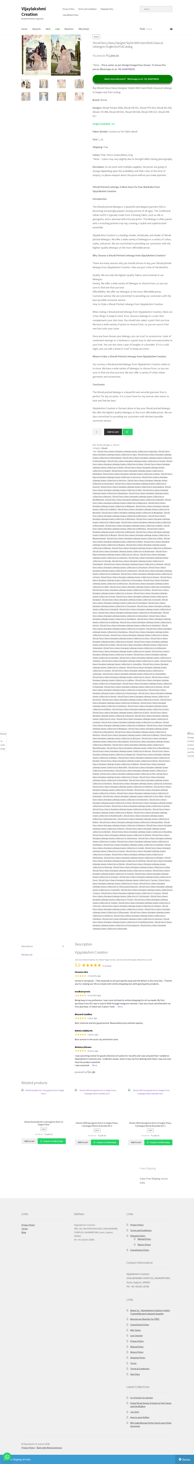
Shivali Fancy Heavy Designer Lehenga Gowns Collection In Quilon (140, 806)
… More (119, 1006)
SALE (48, 28)
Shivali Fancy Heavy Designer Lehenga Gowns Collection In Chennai (133, 564)
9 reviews (107, 965)
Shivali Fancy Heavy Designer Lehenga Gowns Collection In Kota (140, 709)
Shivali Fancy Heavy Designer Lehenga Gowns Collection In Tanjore (128, 880)
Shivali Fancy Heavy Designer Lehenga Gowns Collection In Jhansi (122, 677)
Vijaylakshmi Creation (33, 11)
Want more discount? (131, 78)
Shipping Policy (107, 9)
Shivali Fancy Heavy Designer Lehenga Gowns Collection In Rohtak (122, 835)
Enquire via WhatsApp (53, 1141)
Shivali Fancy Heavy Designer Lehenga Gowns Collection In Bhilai (134, 525)
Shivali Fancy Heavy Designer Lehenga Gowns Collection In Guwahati (130, 625)
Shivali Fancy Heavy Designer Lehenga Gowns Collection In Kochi (130, 699)
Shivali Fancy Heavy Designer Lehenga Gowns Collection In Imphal (122, 651)
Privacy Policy (68, 9)
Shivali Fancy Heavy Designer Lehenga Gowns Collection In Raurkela (142, 831)
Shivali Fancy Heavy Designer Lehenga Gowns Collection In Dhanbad (140, 586)
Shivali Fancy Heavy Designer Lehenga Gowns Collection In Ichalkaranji (134, 648)
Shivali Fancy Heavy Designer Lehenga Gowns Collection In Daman (130, 577)
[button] (79, 39)
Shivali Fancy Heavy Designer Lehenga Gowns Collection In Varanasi (132, 919)
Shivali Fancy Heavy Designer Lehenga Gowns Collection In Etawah (131, 599)
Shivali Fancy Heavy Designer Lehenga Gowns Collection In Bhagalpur (132, 512)
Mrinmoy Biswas (83, 1047)
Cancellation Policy (71, 15)
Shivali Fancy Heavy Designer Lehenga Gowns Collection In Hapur (139, 635)
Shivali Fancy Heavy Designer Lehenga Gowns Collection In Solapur (122, 870)
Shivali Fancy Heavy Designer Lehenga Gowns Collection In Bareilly (134, 499)
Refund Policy (144, 1239)
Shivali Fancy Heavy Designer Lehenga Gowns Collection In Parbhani (123, 786)
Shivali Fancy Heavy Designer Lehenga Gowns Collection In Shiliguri (134, 857)
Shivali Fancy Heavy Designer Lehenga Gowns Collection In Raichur (122, 809)
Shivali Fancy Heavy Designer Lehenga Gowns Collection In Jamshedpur (134, 673)
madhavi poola (82, 991)
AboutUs (36, 28)
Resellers (69, 28)
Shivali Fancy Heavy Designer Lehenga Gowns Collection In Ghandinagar (130, 612)
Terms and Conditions (87, 9)
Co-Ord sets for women (141, 1397)
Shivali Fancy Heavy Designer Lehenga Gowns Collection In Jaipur (130, 661)
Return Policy (144, 1244)
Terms (24, 1228)
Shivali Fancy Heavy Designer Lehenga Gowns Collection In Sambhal (133, 844)
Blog (23, 1232)
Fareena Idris (81, 972)
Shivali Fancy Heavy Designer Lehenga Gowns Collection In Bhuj (135, 538)
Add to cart (113, 431)
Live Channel (136, 1335)
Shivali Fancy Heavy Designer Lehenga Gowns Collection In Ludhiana (131, 722)
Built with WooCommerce (49, 1447)
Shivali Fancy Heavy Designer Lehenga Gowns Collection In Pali (127, 773)
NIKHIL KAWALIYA (83, 1030)
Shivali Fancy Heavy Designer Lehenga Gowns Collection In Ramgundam (131, 822)
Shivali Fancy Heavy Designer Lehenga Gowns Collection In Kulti (121, 712)
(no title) (134, 1411)
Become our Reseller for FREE (144, 1319)
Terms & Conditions (139, 1368)
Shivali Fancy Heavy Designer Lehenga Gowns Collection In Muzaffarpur (138, 748)
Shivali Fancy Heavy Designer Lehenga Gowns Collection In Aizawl (136, 461)
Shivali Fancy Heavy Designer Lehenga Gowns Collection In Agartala (127, 451)
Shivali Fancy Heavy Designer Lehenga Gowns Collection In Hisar (121, 638)
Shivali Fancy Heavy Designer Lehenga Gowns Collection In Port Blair (133, 796)
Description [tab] (27, 946)
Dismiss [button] (186, 1459)
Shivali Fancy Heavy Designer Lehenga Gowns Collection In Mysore (122, 751)
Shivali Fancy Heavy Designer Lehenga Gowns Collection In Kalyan (133, 686)
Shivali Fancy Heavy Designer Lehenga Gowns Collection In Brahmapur (124, 551)
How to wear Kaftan (139, 1417)
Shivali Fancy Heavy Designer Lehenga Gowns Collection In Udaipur (131, 906)
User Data (135, 1374)
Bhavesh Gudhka (83, 1014)
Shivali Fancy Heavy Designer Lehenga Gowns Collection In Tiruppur (131, 893)
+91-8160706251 (126, 69)
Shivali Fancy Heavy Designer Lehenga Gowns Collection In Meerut (130, 735)
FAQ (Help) (84, 28)
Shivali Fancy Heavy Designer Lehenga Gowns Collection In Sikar (141, 867)
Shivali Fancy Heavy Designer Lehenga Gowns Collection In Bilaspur (141, 548)
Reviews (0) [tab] (26, 954)
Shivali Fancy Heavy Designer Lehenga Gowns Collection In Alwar (131, 474)
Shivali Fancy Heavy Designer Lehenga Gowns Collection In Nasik (129, 760)
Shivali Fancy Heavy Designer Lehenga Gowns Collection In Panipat (142, 783)
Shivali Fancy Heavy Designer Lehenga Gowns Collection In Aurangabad (132, 486)
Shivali (104, 448)
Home (24, 28)
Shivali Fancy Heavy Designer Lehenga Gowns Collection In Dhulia (122, 590)
